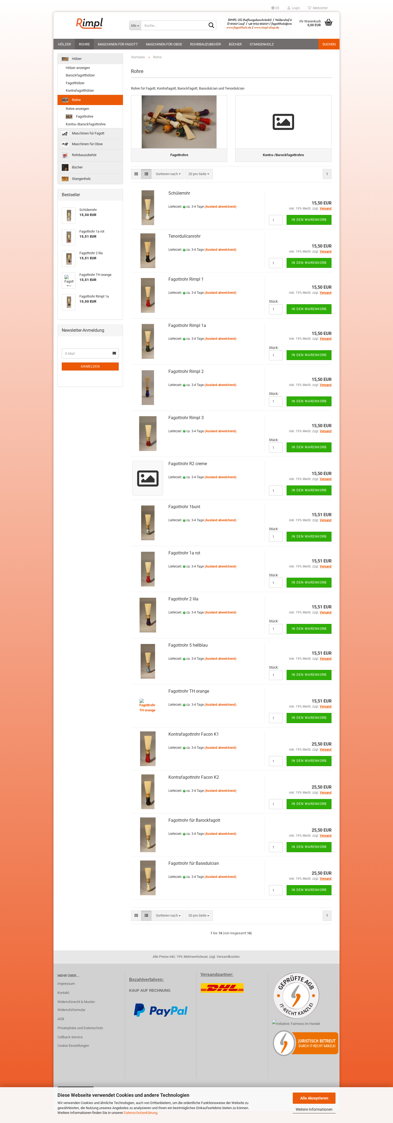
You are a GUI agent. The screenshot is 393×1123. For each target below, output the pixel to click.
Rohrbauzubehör (205, 44)
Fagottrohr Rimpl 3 (186, 417)
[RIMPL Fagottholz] (89, 22)
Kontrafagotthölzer (80, 90)
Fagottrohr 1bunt (184, 506)
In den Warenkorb (309, 220)
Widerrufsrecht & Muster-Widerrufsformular (76, 1006)
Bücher (235, 44)
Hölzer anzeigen (78, 68)
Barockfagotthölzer (80, 75)
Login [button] (295, 8)
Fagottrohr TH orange (188, 691)
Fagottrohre (84, 116)
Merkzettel (319, 8)
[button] (275, 8)
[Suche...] (211, 25)
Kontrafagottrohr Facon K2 (193, 777)
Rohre (84, 44)
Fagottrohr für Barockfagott (194, 820)
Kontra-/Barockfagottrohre (86, 124)
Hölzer (64, 44)
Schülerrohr (179, 193)
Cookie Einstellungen (73, 1046)
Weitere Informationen (314, 1109)
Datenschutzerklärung (140, 1113)
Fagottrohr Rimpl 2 (186, 371)
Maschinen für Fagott (118, 44)
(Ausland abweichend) (220, 207)
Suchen (329, 44)
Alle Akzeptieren (314, 1098)
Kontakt (63, 993)
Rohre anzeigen (77, 109)
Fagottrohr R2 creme (187, 463)
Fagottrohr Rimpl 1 (186, 279)
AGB (60, 1019)
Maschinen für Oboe (164, 44)
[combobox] (168, 174)
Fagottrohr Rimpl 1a (187, 325)
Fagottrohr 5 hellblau (188, 645)
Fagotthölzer (75, 83)
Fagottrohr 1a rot (184, 552)
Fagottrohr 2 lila (183, 598)
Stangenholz (262, 44)
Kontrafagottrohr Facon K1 (193, 734)
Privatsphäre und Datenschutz (80, 1028)
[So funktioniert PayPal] (160, 1010)
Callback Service (70, 1037)
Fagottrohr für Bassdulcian (193, 863)
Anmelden (90, 366)
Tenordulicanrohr (184, 236)
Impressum (66, 984)
